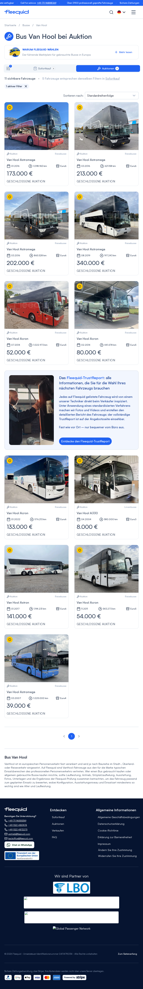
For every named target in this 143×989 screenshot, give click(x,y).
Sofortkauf (112, 78)
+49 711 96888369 (35, 2)
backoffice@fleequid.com (20, 838)
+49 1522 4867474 (17, 825)
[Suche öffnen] (111, 12)
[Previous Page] (64, 736)
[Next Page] (79, 736)
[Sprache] (121, 12)
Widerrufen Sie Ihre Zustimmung (117, 855)
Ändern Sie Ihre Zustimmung (115, 850)
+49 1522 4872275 (17, 829)
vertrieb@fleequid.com (19, 834)
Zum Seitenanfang (127, 953)
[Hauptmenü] (133, 12)
